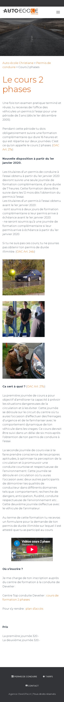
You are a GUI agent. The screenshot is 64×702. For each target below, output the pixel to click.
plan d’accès (34, 608)
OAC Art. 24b (25, 251)
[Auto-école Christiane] (20, 11)
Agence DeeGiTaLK (20, 693)
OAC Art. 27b (35, 386)
